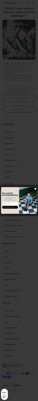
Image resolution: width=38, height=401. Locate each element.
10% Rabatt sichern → (10, 207)
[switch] (4, 397)
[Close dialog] (35, 189)
